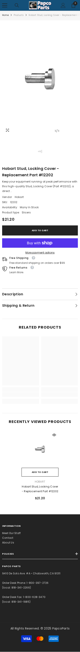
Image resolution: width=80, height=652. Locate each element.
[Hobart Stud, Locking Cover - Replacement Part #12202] (40, 449)
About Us (8, 542)
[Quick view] (54, 435)
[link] (20, 394)
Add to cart (40, 230)
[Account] (63, 5)
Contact (7, 538)
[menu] (4, 5)
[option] (40, 79)
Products (19, 15)
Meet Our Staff (11, 533)
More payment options (40, 252)
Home (5, 15)
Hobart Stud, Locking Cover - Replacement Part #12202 (40, 489)
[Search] (16, 5)
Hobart (19, 197)
